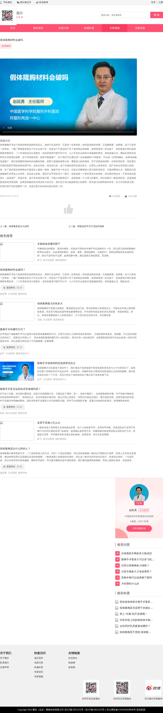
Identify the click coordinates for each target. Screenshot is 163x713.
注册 (161, 2)
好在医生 (72, 658)
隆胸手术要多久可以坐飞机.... (137, 559)
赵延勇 (133, 510)
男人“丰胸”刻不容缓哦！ (133, 614)
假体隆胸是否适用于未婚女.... (136, 607)
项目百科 (38, 28)
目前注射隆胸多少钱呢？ (135, 565)
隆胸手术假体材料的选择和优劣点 (56, 363)
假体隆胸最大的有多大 (50, 303)
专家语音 (140, 28)
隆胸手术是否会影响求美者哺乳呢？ (20, 389)
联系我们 (4, 663)
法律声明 (4, 667)
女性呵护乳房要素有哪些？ (135, 626)
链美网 (71, 667)
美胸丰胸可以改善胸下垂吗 (136, 577)
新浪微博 (43, 2)
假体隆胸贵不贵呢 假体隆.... (135, 632)
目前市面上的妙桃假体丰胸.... (136, 620)
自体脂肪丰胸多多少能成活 (136, 553)
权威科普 (89, 28)
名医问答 (64, 28)
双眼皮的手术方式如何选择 (90, 226)
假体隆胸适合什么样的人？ (15, 448)
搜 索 (156, 15)
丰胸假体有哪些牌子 (48, 244)
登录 (153, 2)
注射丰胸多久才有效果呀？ (136, 571)
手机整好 (7, 2)
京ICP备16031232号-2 (95, 710)
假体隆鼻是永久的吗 (19, 226)
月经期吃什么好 (130, 583)
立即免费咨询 (139, 528)
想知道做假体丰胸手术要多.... (136, 601)
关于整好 (4, 658)
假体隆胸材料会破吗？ (12, 269)
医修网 (71, 663)
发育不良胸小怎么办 (48, 422)
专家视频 (115, 28)
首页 (12, 28)
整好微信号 (25, 2)
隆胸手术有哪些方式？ (12, 329)
